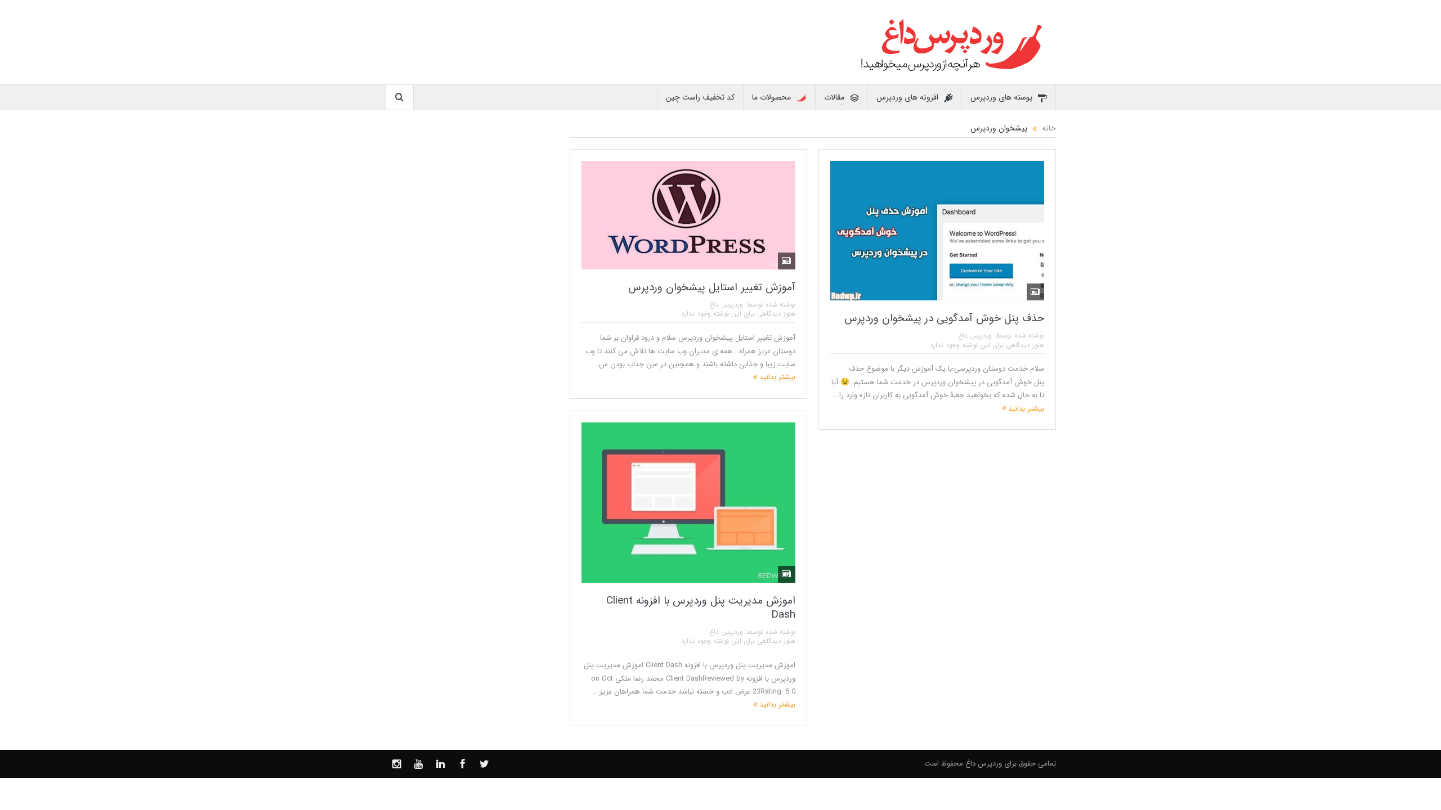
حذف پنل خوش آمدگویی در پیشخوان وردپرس (944, 318)
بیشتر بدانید (1025, 409)
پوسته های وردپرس (1001, 97)
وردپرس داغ (975, 335)
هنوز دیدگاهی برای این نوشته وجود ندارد (987, 345)
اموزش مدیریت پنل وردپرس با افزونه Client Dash (700, 607)
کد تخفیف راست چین (700, 97)
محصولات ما (771, 97)
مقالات (834, 97)
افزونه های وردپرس (907, 97)
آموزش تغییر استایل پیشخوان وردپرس (711, 287)
